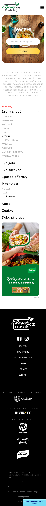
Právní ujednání (23, 497)
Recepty (23, 346)
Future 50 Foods (23, 357)
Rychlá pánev (10, 156)
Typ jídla (8, 163)
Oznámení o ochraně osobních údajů (23, 492)
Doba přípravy (13, 217)
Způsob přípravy (14, 177)
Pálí (4, 193)
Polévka (7, 148)
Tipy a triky (23, 352)
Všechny (7, 116)
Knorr (23, 363)
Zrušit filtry (7, 106)
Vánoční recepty (13, 152)
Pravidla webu (23, 482)
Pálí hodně (9, 196)
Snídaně (7, 124)
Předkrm (7, 120)
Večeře (6, 136)
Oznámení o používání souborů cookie (23, 487)
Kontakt (23, 375)
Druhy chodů (12, 111)
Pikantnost (10, 184)
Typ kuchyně (11, 170)
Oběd (5, 132)
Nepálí (6, 189)
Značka (7, 210)
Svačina (7, 144)
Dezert (6, 128)
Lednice (23, 369)
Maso (6, 204)
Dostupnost (23, 502)
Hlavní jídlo (10, 140)
